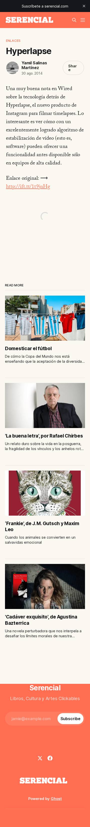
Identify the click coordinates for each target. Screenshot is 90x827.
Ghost (56, 798)
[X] (40, 758)
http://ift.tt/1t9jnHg (28, 187)
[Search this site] (74, 20)
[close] (84, 6)
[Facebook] (50, 758)
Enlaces (13, 41)
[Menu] (83, 20)
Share (72, 68)
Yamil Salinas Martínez (34, 65)
